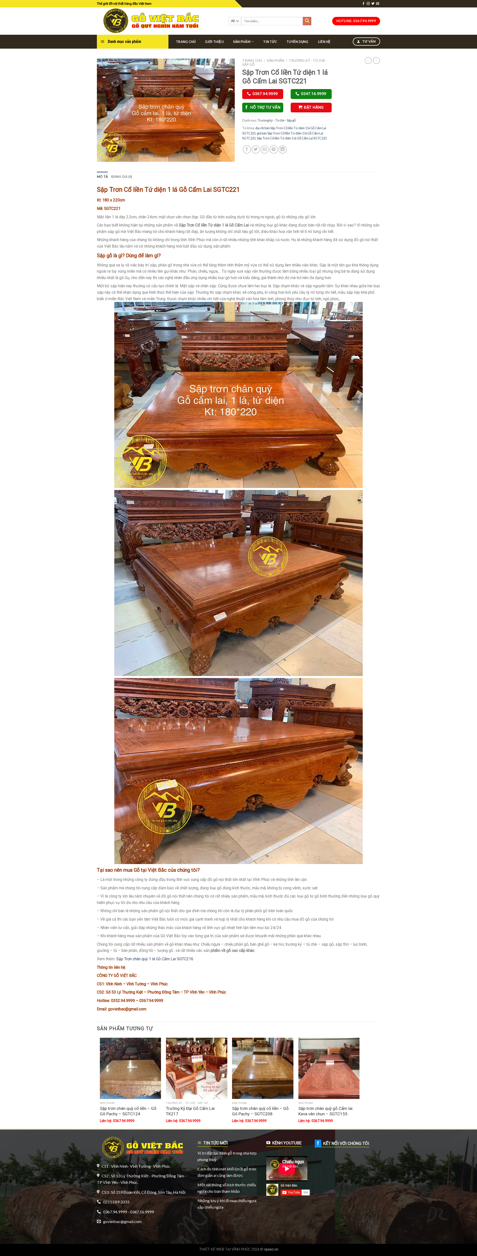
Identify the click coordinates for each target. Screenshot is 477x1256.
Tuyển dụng (297, 42)
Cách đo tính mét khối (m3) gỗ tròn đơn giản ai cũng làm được (227, 1172)
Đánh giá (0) (121, 177)
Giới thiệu (214, 42)
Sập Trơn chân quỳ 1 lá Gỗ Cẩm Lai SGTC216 (154, 959)
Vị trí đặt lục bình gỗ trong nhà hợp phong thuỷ (227, 1156)
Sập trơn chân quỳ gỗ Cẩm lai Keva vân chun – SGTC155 (325, 1111)
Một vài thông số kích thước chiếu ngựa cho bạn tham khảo (227, 1187)
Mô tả (102, 177)
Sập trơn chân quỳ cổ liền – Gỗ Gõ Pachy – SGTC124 (128, 1111)
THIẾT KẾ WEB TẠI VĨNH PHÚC (225, 1249)
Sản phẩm (241, 42)
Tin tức (270, 42)
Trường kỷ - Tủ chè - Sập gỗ (277, 120)
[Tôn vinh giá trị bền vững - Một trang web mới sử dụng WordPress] (149, 21)
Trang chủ (186, 42)
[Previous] (100, 1082)
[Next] (359, 1082)
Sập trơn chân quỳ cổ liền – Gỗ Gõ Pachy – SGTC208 (260, 1111)
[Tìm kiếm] (307, 21)
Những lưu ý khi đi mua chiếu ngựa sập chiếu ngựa (227, 1203)
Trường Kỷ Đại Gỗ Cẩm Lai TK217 (190, 1111)
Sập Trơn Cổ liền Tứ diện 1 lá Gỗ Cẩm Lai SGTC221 (292, 138)
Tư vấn (368, 41)
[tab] (102, 177)
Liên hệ (324, 42)
